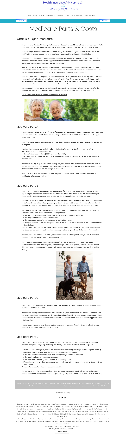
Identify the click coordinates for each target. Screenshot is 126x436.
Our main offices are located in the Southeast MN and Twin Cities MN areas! (72, 404)
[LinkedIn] (65, 398)
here (71, 194)
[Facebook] (59, 398)
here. (89, 196)
